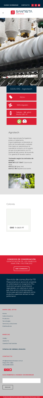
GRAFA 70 (5, 340)
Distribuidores (7, 326)
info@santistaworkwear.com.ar (12, 360)
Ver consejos (21, 268)
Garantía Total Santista (9, 343)
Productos (5, 318)
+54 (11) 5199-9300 (8, 365)
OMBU (4, 338)
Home (4, 313)
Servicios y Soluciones (9, 323)
